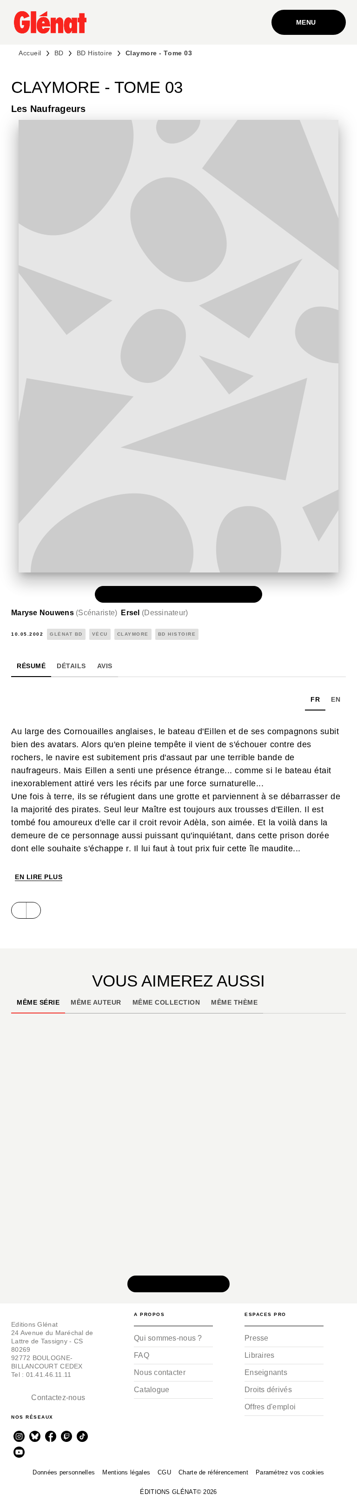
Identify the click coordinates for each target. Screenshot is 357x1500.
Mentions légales (126, 1472)
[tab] (31, 666)
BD (59, 53)
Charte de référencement (213, 1472)
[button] (178, 594)
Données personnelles (64, 1472)
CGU (164, 1472)
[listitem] (19, 1436)
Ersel (154, 613)
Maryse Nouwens (64, 613)
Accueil (30, 53)
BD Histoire (94, 53)
